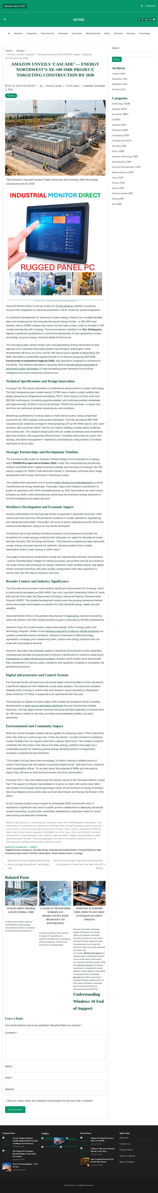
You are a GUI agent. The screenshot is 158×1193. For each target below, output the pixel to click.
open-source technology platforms (44, 705)
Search (115, 48)
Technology (144, 33)
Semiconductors (120, 172)
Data (114, 204)
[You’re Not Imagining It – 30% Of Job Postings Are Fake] (6, 1167)
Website (9, 1089)
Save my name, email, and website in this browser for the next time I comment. (50, 1100)
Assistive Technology (16, 847)
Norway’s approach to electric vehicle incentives (72, 631)
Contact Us (124, 1144)
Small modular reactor (61, 853)
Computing (31, 33)
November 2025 (119, 84)
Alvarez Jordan (54, 85)
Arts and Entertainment (123, 167)
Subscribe (151, 6)
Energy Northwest (86, 850)
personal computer (84, 965)
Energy (33, 847)
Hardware (63, 33)
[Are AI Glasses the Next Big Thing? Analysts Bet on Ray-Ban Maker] (47, 1141)
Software (118, 33)
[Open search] (142, 6)
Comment (11, 1032)
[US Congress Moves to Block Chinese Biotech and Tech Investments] (72, 1141)
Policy (107, 33)
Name (9, 1066)
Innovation (77, 33)
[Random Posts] (4, 20)
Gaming (116, 198)
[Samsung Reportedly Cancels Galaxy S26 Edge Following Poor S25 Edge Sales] (50, 1152)
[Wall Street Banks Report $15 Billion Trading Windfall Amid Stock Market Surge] (69, 1152)
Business (18, 33)
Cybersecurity (47, 33)
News (74, 1185)
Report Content (126, 1162)
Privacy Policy (126, 1150)
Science (116, 188)
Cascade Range (40, 850)
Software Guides (120, 193)
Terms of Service (127, 1156)
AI (9, 33)
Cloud (115, 177)
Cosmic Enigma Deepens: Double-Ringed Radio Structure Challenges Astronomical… (25, 1141)
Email (8, 1077)
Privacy (116, 183)
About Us (123, 1138)
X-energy (78, 853)
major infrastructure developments (74, 482)
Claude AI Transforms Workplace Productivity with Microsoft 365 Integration (55, 916)
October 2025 (118, 89)
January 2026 (118, 73)
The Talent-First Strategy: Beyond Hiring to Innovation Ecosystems (24, 1153)
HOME (79, 20)
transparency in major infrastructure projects (30, 658)
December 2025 (119, 79)
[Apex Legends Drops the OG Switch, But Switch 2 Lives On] (84, 1162)
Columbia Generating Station (63, 850)
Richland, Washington (40, 853)
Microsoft (77, 977)
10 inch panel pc (64, 306)
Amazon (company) (22, 850)
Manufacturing (93, 33)
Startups (131, 33)
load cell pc (73, 615)
